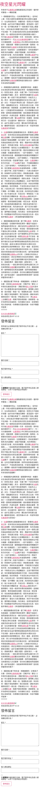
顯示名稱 (5, 360)
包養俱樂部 (15, 168)
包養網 (13, 47)
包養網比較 (12, 10)
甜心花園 (29, 287)
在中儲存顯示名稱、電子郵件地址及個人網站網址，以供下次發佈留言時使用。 (20, 388)
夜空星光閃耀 (13, 4)
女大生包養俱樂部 (21, 39)
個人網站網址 (6, 377)
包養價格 (16, 42)
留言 (3, 333)
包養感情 (9, 37)
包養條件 (21, 63)
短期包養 (25, 236)
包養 (2, 70)
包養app (25, 196)
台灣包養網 (27, 145)
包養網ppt (13, 254)
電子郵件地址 (7, 369)
